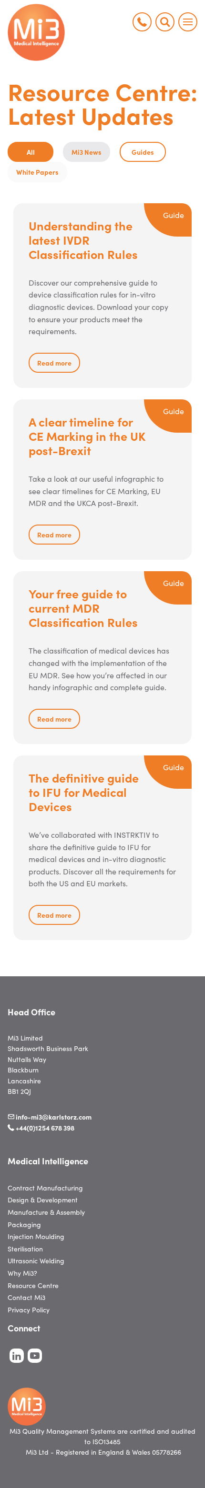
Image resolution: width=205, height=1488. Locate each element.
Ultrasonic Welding (36, 1260)
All (31, 152)
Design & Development (43, 1199)
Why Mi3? (22, 1273)
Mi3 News (87, 152)
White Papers (37, 172)
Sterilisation (25, 1248)
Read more (54, 362)
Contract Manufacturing (45, 1187)
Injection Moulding (36, 1236)
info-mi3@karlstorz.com (54, 1116)
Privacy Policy (29, 1309)
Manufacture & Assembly (46, 1212)
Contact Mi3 (26, 1297)
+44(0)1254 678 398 (45, 1127)
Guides (143, 152)
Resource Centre (33, 1285)
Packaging (24, 1224)
